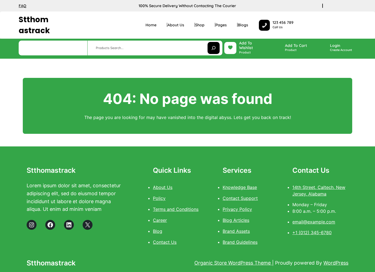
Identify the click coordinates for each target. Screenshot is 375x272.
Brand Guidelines (240, 242)
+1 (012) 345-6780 (312, 232)
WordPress (335, 263)
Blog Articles (236, 220)
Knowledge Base (240, 187)
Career (160, 220)
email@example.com (313, 222)
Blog (157, 231)
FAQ (22, 5)
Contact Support (240, 198)
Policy (159, 198)
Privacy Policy (237, 209)
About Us (162, 187)
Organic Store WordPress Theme (233, 263)
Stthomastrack (34, 25)
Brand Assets (236, 231)
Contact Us (165, 242)
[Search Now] (214, 48)
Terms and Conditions (175, 209)
